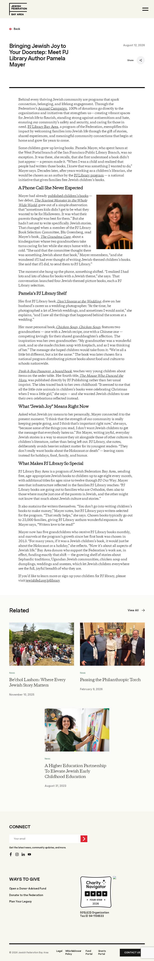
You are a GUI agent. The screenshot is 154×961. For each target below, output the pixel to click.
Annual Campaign (52, 108)
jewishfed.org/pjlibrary (43, 580)
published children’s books (68, 196)
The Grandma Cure (55, 237)
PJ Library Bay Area (43, 127)
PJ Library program (89, 175)
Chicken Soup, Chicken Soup (78, 327)
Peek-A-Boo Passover (34, 371)
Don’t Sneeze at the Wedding (79, 301)
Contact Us (132, 952)
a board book (61, 371)
